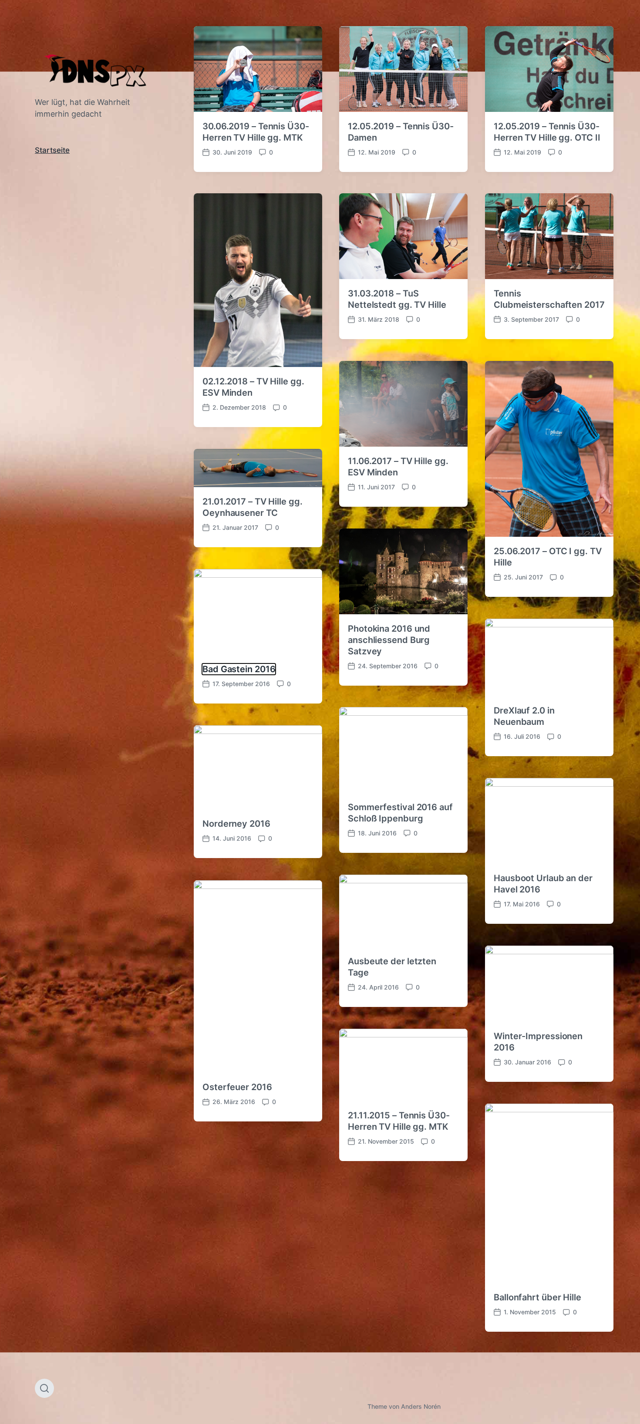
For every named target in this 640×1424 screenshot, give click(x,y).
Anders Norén (421, 1406)
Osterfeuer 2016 (237, 1087)
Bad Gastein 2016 (238, 669)
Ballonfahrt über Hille (537, 1297)
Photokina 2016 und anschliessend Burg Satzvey (389, 639)
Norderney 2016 (236, 823)
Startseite (52, 150)
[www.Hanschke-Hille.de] (97, 70)
